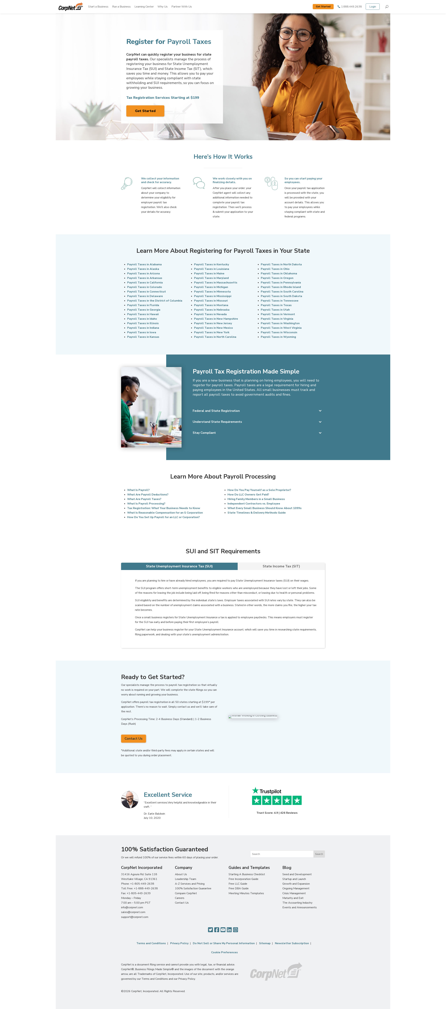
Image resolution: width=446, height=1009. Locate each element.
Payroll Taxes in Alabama (144, 264)
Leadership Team (185, 879)
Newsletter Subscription (292, 943)
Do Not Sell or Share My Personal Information (224, 943)
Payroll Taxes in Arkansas (144, 278)
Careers (179, 898)
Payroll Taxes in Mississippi (212, 296)
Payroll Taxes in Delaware (145, 296)
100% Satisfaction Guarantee (193, 888)
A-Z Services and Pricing (190, 884)
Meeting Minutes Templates (246, 893)
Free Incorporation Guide (243, 879)
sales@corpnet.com (133, 912)
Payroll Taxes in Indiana (143, 328)
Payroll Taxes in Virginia (277, 319)
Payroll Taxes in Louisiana (211, 269)
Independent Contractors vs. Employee (254, 504)
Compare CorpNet (186, 893)
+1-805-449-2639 (139, 893)
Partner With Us (181, 7)
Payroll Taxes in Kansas (143, 337)
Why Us (162, 7)
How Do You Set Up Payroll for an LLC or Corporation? (163, 517)
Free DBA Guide (239, 888)
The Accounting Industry (297, 903)
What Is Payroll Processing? (146, 504)
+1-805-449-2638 (142, 884)
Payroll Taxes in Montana (211, 305)
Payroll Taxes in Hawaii (143, 314)
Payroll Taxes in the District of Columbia (154, 301)
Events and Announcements (299, 907)
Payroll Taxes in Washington (280, 323)
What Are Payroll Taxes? (144, 499)
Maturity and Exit (292, 898)
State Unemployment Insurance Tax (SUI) (179, 566)
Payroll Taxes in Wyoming (278, 337)
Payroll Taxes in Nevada (210, 314)
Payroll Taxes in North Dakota (281, 264)
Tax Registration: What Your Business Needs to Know (163, 508)
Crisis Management (294, 893)
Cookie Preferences (224, 952)
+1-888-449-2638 (146, 888)
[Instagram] (235, 930)
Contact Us (134, 738)
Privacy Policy (179, 943)
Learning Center (144, 7)
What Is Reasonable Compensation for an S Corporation (165, 513)
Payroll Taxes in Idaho (142, 319)
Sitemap (265, 943)
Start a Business (98, 7)
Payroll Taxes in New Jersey (213, 323)
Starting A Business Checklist (247, 874)
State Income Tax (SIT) (281, 566)
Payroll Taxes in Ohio (275, 269)
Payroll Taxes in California (145, 282)
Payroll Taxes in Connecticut (146, 292)
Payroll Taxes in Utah (275, 310)
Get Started (323, 6)
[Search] (386, 6)
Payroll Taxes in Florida (143, 305)
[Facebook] (216, 930)
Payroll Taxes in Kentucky (211, 264)
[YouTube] (223, 930)
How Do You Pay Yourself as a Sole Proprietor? (259, 490)
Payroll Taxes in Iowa (141, 332)
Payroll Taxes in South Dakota (281, 296)
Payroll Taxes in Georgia (143, 310)
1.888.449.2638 (351, 7)
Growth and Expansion (296, 884)
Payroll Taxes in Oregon (277, 278)
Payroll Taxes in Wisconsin (279, 332)
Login (372, 7)
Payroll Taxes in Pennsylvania (281, 282)
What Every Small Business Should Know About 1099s (265, 508)
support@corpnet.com (134, 917)
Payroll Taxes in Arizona (143, 273)
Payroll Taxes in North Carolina (215, 337)
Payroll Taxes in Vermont (278, 314)
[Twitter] (210, 930)
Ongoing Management (295, 888)
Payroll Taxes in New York (211, 332)
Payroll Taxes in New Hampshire (216, 319)
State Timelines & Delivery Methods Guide (257, 513)
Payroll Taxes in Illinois (143, 323)
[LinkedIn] (229, 930)
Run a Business (121, 7)
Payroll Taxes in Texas (276, 305)
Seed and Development (297, 874)
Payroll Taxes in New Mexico (213, 328)
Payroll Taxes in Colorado (144, 287)
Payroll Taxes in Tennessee (279, 301)
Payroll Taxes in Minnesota (212, 292)
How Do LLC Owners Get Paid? (248, 494)
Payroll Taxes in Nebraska (211, 310)
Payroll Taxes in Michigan (211, 287)
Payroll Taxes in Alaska (143, 269)
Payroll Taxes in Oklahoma (279, 273)
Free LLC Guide (238, 884)
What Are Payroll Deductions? (147, 494)
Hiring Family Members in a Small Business (256, 499)
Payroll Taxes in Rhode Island (281, 287)
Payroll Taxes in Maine (209, 273)
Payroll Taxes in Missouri (211, 301)
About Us (181, 874)
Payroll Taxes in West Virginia (281, 328)
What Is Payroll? (138, 490)
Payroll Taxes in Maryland (211, 278)
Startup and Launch (294, 879)
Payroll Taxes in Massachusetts (215, 282)
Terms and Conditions (151, 943)
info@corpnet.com (132, 907)
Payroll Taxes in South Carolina (282, 292)
